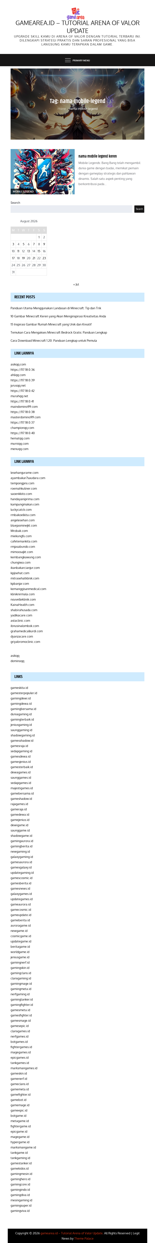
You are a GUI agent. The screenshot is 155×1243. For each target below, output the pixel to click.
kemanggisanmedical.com (28, 589)
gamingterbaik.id (22, 719)
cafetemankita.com (24, 541)
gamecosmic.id (21, 909)
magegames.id (21, 1052)
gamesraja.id (19, 746)
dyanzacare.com (22, 636)
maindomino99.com (24, 406)
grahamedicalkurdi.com (27, 631)
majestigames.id (22, 788)
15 (39, 251)
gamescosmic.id (21, 878)
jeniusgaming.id (21, 725)
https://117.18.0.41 (22, 401)
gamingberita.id (21, 846)
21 (34, 258)
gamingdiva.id (20, 1195)
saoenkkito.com (21, 494)
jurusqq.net (18, 385)
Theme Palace (84, 1238)
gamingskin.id (20, 968)
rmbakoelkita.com (23, 515)
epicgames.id (20, 1057)
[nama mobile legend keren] (43, 171)
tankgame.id (19, 1153)
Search (15, 203)
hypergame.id (20, 1142)
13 (28, 251)
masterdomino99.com (25, 417)
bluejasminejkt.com (24, 525)
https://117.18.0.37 (22, 422)
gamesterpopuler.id (24, 693)
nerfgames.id (19, 1036)
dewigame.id (19, 825)
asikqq (15, 656)
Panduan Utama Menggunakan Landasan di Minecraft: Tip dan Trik (56, 308)
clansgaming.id (21, 978)
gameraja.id (19, 809)
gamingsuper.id (21, 1205)
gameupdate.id (21, 915)
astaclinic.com (20, 620)
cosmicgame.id (21, 936)
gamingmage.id (21, 983)
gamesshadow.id (22, 740)
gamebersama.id (22, 793)
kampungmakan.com (25, 504)
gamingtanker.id (22, 999)
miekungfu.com (21, 536)
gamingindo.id (20, 1189)
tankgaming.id (20, 1158)
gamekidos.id (20, 1168)
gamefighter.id (20, 1094)
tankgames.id (20, 1063)
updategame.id (21, 941)
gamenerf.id (19, 1079)
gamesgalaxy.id (21, 867)
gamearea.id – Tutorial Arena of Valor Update (78, 27)
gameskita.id (19, 688)
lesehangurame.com (24, 473)
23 (44, 258)
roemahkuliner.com (24, 488)
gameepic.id (19, 1110)
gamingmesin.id (21, 1174)
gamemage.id (20, 1105)
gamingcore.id (20, 1184)
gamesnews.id (20, 888)
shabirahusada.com (24, 610)
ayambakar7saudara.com (28, 478)
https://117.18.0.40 (23, 433)
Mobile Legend (23, 191)
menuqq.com (19, 449)
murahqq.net (19, 396)
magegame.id (20, 1137)
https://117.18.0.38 (23, 412)
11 (18, 251)
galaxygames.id (21, 894)
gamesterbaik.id (22, 767)
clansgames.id (20, 1031)
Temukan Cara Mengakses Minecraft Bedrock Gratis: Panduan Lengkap (59, 332)
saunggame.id (20, 830)
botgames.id (19, 1042)
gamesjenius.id (21, 762)
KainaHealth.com (22, 605)
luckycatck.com (21, 510)
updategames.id (22, 899)
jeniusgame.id (20, 957)
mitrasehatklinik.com (25, 578)
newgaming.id (20, 851)
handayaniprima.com (25, 499)
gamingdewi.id (21, 698)
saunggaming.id (21, 730)
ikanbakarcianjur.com (25, 568)
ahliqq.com (18, 375)
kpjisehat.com (20, 573)
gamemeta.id (20, 1089)
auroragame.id (21, 925)
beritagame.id (20, 946)
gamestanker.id (21, 1163)
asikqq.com (18, 364)
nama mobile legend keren (97, 156)
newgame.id (19, 931)
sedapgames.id (21, 783)
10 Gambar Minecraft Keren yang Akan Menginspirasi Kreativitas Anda (58, 316)
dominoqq (17, 661)
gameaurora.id (21, 904)
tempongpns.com (22, 483)
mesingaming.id (21, 1200)
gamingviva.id (20, 1211)
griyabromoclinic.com (25, 642)
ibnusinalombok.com (25, 626)
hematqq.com (20, 438)
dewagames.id (20, 772)
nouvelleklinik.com (23, 599)
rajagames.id (19, 804)
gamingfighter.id (22, 1005)
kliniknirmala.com (23, 594)
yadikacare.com (21, 615)
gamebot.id (18, 1100)
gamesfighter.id (21, 1015)
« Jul (76, 284)
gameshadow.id (21, 799)
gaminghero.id (20, 1179)
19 (23, 258)
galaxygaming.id (22, 857)
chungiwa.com (20, 562)
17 (13, 258)
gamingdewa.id (21, 703)
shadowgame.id (21, 836)
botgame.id (18, 1116)
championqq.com (22, 428)
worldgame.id (20, 952)
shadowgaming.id (23, 735)
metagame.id (20, 1121)
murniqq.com (20, 443)
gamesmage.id (21, 1020)
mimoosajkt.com (22, 552)
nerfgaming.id (20, 994)
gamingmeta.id (21, 989)
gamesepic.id (20, 1026)
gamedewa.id (20, 814)
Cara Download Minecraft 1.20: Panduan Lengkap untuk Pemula (54, 340)
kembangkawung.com (26, 557)
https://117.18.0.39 (23, 380)
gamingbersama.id (23, 709)
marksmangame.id (23, 1147)
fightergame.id (21, 1126)
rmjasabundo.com (23, 546)
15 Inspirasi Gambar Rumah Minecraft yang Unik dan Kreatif (51, 324)
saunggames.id (21, 777)
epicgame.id (19, 1131)
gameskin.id (19, 1073)
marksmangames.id (24, 1068)
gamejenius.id (20, 820)
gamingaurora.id (22, 841)
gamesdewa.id (20, 756)
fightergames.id (21, 1047)
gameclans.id (20, 1084)
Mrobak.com (19, 531)
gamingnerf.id (20, 962)
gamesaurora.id (21, 862)
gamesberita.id (21, 883)
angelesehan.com (23, 520)
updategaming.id (22, 873)
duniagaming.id (21, 714)
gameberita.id (20, 920)
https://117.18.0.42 (23, 391)
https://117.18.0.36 (23, 370)
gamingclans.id (21, 973)
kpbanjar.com (20, 583)
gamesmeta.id (20, 1010)
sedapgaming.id (21, 751)
